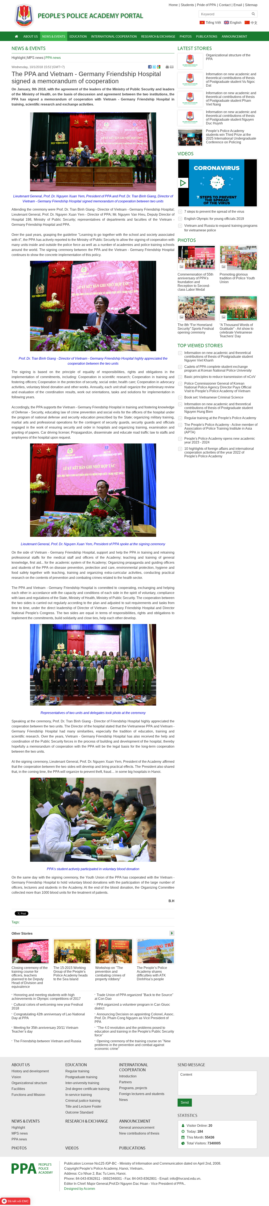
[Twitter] (154, 67)
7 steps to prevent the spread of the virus (217, 182)
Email (237, 5)
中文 (254, 23)
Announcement (134, 1121)
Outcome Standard (79, 1112)
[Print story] (167, 67)
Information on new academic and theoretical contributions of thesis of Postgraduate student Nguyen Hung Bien (218, 407)
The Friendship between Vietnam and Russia (47, 1041)
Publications (132, 1148)
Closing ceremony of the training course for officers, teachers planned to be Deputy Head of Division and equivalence (30, 977)
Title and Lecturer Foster (83, 1106)
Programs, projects (133, 1088)
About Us (21, 1064)
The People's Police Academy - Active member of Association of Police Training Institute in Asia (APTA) (220, 428)
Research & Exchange (86, 1121)
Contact (225, 5)
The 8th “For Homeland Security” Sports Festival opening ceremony (196, 328)
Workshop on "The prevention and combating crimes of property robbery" (110, 973)
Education (76, 1064)
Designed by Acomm (79, 1188)
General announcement (136, 1127)
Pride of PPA (206, 5)
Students (187, 5)
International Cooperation (133, 1067)
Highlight (18, 57)
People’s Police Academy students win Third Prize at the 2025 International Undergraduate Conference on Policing (231, 136)
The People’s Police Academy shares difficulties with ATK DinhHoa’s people (152, 973)
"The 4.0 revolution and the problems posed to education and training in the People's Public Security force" (134, 1031)
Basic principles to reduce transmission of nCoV (220, 377)
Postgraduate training (81, 1077)
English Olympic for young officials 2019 (214, 218)
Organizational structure (29, 1083)
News (123, 1100)
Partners (125, 1082)
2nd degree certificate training (87, 1089)
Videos (186, 153)
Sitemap (251, 5)
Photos (187, 240)
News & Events (29, 48)
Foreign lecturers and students (141, 1094)
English (235, 22)
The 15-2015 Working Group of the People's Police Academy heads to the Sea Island (70, 973)
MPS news (35, 57)
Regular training (77, 1071)
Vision (16, 1077)
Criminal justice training (82, 1100)
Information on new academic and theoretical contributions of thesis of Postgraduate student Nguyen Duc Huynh (231, 117)
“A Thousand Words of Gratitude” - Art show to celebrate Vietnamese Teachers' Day (236, 330)
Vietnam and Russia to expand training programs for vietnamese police (220, 228)
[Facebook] (150, 67)
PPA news (53, 57)
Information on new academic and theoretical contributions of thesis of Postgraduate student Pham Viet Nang (231, 98)
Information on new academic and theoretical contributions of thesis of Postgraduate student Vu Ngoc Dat (231, 79)
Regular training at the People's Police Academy (220, 418)
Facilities (18, 1089)
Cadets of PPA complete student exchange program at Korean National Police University (218, 368)
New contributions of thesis (139, 1133)
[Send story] (171, 67)
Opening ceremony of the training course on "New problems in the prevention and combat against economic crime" (133, 1044)
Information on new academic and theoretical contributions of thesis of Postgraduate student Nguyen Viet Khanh (218, 356)
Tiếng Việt (213, 22)
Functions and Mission (28, 1094)
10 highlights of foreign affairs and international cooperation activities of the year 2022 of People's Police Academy (219, 452)
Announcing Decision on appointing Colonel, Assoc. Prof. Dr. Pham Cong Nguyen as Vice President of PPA (134, 1018)
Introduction (128, 1076)
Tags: (16, 922)
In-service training (78, 1094)
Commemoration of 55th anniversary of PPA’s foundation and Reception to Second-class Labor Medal (195, 282)
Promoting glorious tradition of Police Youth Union (237, 278)
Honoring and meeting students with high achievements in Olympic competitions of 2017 (46, 996)
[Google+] (158, 67)
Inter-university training (82, 1083)
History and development (30, 1071)
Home (173, 5)
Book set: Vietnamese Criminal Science (213, 397)
